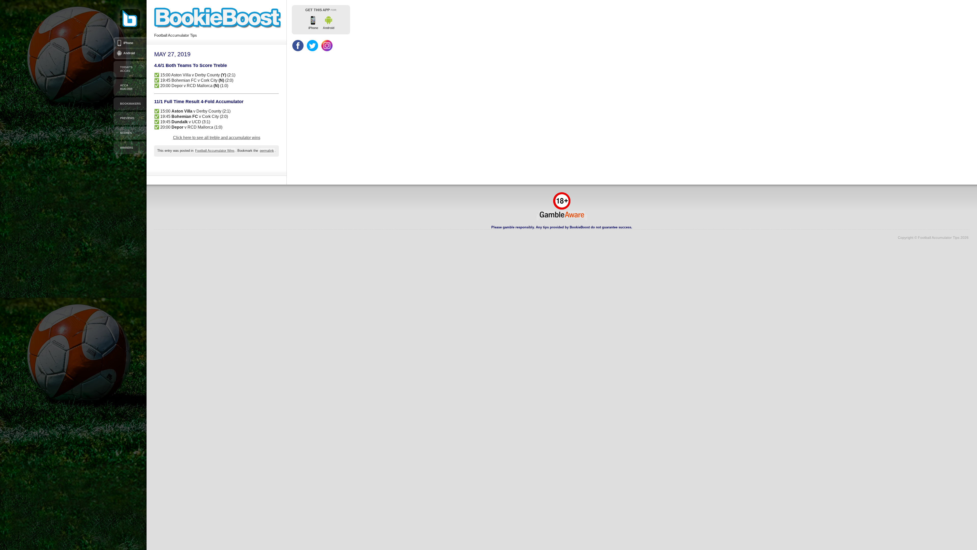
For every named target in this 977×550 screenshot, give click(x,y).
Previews (127, 118)
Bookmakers (130, 103)
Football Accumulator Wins (215, 151)
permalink (267, 151)
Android (129, 53)
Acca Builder (126, 87)
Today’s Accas (126, 69)
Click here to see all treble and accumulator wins (216, 137)
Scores (126, 132)
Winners (126, 147)
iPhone (128, 43)
